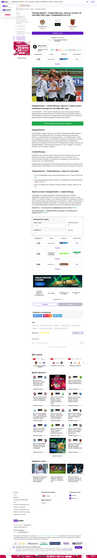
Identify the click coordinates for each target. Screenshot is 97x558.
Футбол (56, 325)
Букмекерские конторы (47, 1)
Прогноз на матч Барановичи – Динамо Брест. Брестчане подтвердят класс (39, 383)
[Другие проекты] (5, 2)
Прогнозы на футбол (61, 328)
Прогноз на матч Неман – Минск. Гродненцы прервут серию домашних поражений (57, 431)
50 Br (76, 264)
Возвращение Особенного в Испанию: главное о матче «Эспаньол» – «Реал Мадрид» (40, 479)
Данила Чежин (42, 45)
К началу (18, 13)
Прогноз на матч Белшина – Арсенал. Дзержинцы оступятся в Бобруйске (40, 398)
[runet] (15, 543)
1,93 (35, 186)
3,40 (43, 181)
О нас (15, 494)
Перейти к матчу (58, 33)
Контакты (16, 492)
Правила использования (20, 507)
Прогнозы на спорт (46, 325)
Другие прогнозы (39, 372)
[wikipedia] (33, 543)
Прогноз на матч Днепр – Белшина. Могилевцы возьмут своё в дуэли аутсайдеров (39, 446)
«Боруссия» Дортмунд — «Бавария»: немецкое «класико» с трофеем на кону (57, 479)
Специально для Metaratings (21, 499)
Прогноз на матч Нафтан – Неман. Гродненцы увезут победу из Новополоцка (75, 382)
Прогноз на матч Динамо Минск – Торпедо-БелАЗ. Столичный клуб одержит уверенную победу (40, 416)
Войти (93, 1)
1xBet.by (34, 328)
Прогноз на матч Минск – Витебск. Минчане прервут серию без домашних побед (74, 399)
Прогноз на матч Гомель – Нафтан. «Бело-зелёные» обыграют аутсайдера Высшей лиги (75, 431)
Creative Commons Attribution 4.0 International (47, 535)
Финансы (44, 503)
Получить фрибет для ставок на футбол (57, 123)
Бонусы (38, 1)
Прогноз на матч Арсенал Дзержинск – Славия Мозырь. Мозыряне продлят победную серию (75, 446)
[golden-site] (22, 543)
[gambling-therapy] (66, 543)
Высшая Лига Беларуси (46, 328)
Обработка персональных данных (22, 511)
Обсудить (45, 304)
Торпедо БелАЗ (76, 325)
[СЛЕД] (83, 363)
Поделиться (76, 332)
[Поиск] (87, 2)
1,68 (35, 177)
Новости (21, 1)
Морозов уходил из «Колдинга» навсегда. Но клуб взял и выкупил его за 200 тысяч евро (75, 479)
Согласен (78, 547)
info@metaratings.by (23, 532)
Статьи (27, 1)
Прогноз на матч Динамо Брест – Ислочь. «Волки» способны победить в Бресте (75, 416)
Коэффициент (37, 230)
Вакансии (16, 497)
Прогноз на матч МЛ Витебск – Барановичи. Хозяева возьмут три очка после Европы (57, 416)
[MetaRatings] (18, 521)
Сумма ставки (37, 222)
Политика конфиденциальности (21, 504)
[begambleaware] (55, 543)
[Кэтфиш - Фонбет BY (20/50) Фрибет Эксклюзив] (48, 556)
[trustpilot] (43, 543)
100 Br (76, 253)
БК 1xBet (74, 207)
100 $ (76, 59)
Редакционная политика (20, 514)
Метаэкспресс (26, 5)
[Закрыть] (94, 556)
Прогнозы (32, 1)
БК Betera (45, 212)
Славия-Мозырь (65, 325)
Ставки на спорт (58, 1)
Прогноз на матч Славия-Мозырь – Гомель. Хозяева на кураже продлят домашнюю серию (57, 400)
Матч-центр (15, 1)
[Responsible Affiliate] (77, 543)
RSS (15, 502)
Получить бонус (21, 58)
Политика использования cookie (22, 509)
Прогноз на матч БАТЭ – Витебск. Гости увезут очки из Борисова (39, 430)
